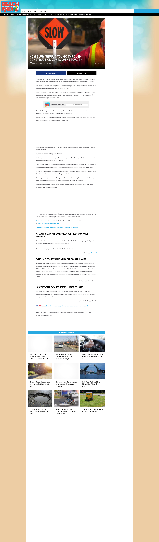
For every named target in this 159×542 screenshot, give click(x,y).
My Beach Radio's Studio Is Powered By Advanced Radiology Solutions (21, 14)
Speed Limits (87, 312)
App (35, 11)
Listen (29, 11)
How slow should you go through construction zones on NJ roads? (67, 306)
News (40, 11)
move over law (47, 312)
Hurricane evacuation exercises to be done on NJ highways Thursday (66, 384)
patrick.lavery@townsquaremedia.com (48, 223)
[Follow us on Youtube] (132, 11)
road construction (79, 312)
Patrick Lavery (36, 63)
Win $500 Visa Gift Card (85, 14)
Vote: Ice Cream (48, 14)
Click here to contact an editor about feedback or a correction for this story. (57, 227)
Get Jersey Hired (72, 14)
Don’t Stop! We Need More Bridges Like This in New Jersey (91, 384)
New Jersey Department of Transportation (62, 312)
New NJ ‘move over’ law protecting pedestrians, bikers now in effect (66, 411)
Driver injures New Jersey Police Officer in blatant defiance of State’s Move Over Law (40, 357)
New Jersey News (47, 315)
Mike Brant (93, 253)
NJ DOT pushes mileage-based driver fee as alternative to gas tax (92, 357)
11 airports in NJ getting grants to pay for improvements (92, 410)
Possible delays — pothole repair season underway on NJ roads (40, 411)
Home (23, 11)
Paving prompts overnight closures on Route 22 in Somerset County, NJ (64, 357)
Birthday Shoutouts (60, 14)
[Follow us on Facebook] (128, 11)
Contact (46, 11)
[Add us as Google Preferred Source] (124, 11)
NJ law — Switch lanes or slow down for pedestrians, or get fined (40, 384)
